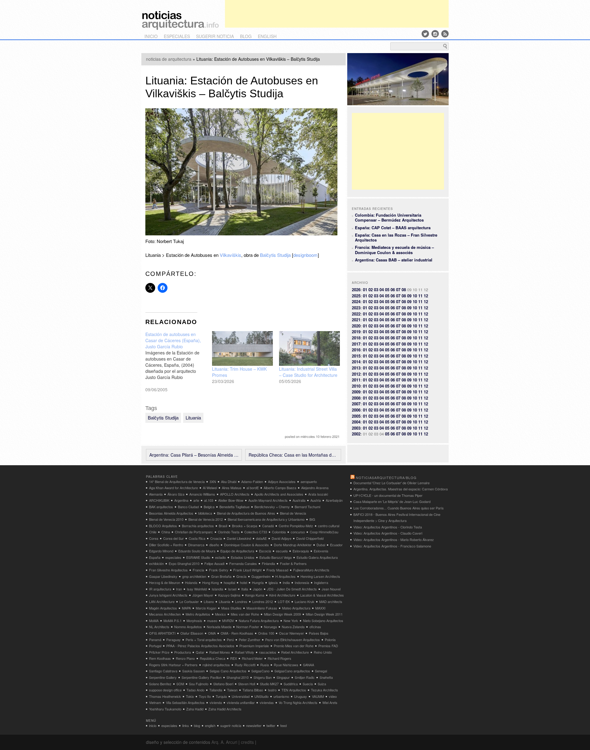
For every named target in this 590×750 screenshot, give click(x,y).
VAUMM (318, 696)
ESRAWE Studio (198, 557)
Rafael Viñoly (244, 652)
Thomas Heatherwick (165, 696)
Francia (198, 569)
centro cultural (328, 525)
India (286, 582)
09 (409, 296)
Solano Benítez (160, 683)
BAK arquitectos (161, 506)
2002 (356, 434)
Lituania (193, 417)
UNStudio (261, 696)
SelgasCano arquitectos (292, 670)
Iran (179, 588)
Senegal (321, 670)
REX (233, 658)
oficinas (315, 626)
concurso (298, 531)
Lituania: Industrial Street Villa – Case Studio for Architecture (308, 372)
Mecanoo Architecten (165, 614)
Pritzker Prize (159, 652)
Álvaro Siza (175, 494)
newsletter (254, 725)
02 (370, 289)
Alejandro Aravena (314, 487)
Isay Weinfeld (197, 588)
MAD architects (330, 601)
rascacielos (267, 652)
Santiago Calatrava (163, 670)
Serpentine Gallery (163, 677)
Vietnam (155, 702)
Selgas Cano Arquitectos (228, 670)
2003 (356, 428)
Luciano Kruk (304, 601)
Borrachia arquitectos (198, 525)
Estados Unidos (242, 557)
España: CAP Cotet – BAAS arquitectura (393, 227)
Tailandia (215, 689)
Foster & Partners (293, 563)
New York (291, 620)
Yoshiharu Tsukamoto (165, 708)
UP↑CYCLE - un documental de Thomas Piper (388, 495)
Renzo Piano (185, 658)
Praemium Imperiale (254, 645)
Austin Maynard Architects (268, 500)
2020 (356, 326)
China (165, 531)
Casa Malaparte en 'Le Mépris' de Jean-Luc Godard (392, 501)
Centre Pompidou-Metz (296, 525)
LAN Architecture (162, 601)
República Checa (212, 658)
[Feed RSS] (445, 33)
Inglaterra (321, 582)
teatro (272, 689)
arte (196, 500)
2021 (356, 320)
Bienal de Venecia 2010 (166, 519)
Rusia (264, 664)
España (154, 557)
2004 (356, 422)
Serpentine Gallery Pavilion (202, 677)
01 (365, 289)
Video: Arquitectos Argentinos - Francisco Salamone (392, 545)
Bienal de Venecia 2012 (205, 519)
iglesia (273, 582)
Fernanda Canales (243, 563)
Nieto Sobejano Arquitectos (323, 620)
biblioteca (205, 513)
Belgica (209, 506)
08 (404, 289)
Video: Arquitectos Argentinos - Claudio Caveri (387, 533)
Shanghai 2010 (237, 677)
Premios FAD (328, 645)
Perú (230, 639)
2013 (356, 368)
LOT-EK (284, 601)
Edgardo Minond (161, 550)
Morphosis (194, 620)
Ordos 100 (266, 633)
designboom (305, 255)
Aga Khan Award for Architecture (173, 487)
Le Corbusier (189, 601)
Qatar (200, 652)
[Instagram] (435, 33)
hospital (229, 582)
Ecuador (336, 544)
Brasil (223, 525)
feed (283, 725)
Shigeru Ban (263, 677)
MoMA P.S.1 (172, 620)
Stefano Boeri (223, 683)
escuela (282, 550)
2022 (356, 314)
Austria (315, 500)
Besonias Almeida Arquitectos (171, 513)
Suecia (308, 683)
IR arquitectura (160, 588)
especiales (177, 36)
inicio (151, 36)
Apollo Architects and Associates (278, 494)
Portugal (155, 645)
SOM (180, 683)
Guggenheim (260, 576)
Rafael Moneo (219, 652)
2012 (356, 374)
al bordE (252, 487)
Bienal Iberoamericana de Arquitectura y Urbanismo (266, 519)
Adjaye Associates (282, 481)
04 (382, 289)
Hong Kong (210, 582)
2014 (356, 362)
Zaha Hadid (194, 708)
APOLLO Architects (235, 494)
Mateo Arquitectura (296, 607)
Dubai (321, 544)
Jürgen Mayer (202, 595)
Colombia (279, 531)
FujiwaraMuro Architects (311, 569)
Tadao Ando (195, 689)
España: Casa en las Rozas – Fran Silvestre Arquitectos (396, 237)
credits (247, 742)
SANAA (308, 664)
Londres (241, 601)
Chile (152, 531)
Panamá (155, 639)
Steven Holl (246, 683)
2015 (356, 356)
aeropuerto (309, 481)
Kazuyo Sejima (229, 595)
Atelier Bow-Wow (230, 500)
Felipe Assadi (214, 563)
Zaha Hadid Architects (225, 708)
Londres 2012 (262, 601)
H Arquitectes (285, 576)
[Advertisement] (337, 14)
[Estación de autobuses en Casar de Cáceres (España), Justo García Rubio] (178, 361)
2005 (356, 416)
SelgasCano (260, 670)
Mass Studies (231, 607)
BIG (312, 519)
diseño (214, 544)
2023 (356, 308)
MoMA (154, 620)
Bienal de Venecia (293, 513)
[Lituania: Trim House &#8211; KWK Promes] (242, 348)
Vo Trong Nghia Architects (298, 702)
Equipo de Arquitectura (237, 550)
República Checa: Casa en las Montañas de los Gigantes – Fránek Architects (293, 454)
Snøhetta (326, 677)
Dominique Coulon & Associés (246, 544)
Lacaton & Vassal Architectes (322, 595)
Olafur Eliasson (191, 633)
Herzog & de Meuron (164, 582)
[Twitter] (425, 33)
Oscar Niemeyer (291, 633)
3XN (213, 481)
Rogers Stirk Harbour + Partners (173, 664)
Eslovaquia (301, 550)
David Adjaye (281, 538)
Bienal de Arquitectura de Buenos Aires (246, 513)
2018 (356, 338)
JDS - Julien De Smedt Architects (292, 588)
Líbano (209, 601)
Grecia (241, 576)
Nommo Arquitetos (188, 626)
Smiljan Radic (305, 677)
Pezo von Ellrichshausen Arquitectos (292, 639)
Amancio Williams (202, 494)
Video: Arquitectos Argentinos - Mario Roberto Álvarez (393, 539)
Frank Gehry (218, 569)
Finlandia (268, 563)
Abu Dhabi (228, 481)
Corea (153, 538)
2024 (356, 301)
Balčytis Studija (275, 255)
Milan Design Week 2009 (282, 614)
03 (376, 289)
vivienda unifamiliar (241, 702)
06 (393, 289)
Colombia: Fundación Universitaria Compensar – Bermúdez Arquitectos (389, 217)
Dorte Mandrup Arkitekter (293, 544)
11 (420, 296)
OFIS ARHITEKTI (162, 633)
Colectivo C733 (255, 531)
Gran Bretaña (221, 576)
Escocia (265, 550)
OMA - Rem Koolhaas (237, 633)
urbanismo (281, 696)
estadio (220, 557)
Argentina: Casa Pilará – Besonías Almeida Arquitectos (193, 454)
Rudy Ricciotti (245, 664)
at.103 (208, 500)
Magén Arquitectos (163, 607)
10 (415, 296)
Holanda (191, 582)
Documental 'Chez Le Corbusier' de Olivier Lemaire (391, 482)
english (267, 36)
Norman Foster (247, 626)
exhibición (156, 563)
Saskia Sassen (193, 670)
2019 (356, 331)
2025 (356, 296)
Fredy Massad (277, 569)
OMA (212, 633)
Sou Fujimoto (198, 683)
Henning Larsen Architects (320, 576)
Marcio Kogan (206, 607)
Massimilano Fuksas (261, 607)
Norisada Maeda (219, 626)
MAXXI (320, 607)
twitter (270, 725)
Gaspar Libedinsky (163, 576)
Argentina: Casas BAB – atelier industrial (393, 260)
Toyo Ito (205, 696)
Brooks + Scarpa (244, 525)
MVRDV (228, 620)
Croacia (216, 538)
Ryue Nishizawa (286, 664)
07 (398, 289)
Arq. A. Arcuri (224, 742)
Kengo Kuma (254, 595)
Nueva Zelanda (293, 626)
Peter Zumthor (249, 639)
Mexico (220, 614)
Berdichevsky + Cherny (272, 506)
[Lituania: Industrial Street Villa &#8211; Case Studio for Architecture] (309, 348)
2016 (356, 350)
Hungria (258, 582)
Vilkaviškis (230, 255)
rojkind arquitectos (216, 664)
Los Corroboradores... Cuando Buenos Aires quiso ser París (398, 507)
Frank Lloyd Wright (247, 569)
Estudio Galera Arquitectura (317, 557)
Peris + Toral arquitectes (204, 639)
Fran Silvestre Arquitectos (168, 569)
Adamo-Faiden (252, 481)
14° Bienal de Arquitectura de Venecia (177, 481)
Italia (244, 588)
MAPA (186, 607)
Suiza (322, 683)
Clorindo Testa (228, 531)
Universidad (241, 696)
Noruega (270, 626)
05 (387, 289)
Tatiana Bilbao (252, 689)
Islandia (217, 588)
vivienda (216, 702)
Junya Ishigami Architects (168, 595)
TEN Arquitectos (293, 689)
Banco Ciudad (188, 506)
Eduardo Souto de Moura (196, 550)
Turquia (221, 696)
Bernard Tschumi (307, 506)
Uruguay (300, 696)
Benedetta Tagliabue (234, 506)
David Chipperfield (310, 538)
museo (212, 620)
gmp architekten (194, 576)
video (333, 696)
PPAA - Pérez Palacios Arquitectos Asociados (200, 645)
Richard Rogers (279, 658)
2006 (356, 410)
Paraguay (173, 639)
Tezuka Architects (324, 689)
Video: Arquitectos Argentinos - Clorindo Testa (387, 526)
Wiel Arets (329, 702)
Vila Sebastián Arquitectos (185, 702)
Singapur (283, 677)
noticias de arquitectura (168, 59)
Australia (299, 500)
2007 (356, 404)
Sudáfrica (291, 683)
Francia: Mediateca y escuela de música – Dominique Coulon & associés (394, 249)
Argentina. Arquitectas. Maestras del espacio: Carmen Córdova (400, 488)
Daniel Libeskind (239, 538)
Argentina (181, 500)
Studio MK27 (269, 683)
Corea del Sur (173, 538)
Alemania (156, 494)
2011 (356, 380)
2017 (356, 344)
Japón (257, 588)
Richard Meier (252, 658)
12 (426, 296)
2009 (356, 392)
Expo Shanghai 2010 (184, 563)
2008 (356, 398)
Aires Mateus (232, 487)
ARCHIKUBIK (159, 500)
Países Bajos (318, 633)
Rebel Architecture (295, 652)
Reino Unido (323, 652)
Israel (232, 588)
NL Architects (159, 626)
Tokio (190, 696)
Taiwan (232, 689)
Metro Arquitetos (198, 614)
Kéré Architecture (282, 595)
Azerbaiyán (334, 500)
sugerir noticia (215, 36)
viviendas (267, 702)
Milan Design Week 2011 (324, 614)
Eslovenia (321, 550)
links (185, 725)
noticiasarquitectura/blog (386, 477)
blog (246, 36)
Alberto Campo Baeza (280, 487)
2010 (356, 386)
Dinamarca (196, 544)
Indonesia (302, 582)
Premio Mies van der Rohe (293, 645)
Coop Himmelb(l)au (324, 531)
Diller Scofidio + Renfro (166, 544)
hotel (243, 582)
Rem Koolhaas (160, 658)
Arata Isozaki (318, 494)
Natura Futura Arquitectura (259, 620)
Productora (182, 652)
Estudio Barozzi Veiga (275, 557)
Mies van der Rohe (245, 614)
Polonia (330, 639)
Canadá (268, 525)
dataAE (261, 538)
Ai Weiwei (210, 487)
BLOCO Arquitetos (163, 525)
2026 (356, 289)
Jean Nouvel (331, 588)
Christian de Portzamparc (194, 531)
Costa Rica (197, 538)
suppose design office (165, 689)
